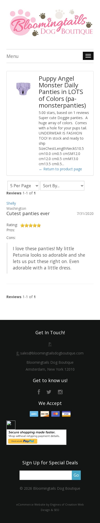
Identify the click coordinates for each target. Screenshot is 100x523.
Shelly (11, 203)
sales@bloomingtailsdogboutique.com (52, 353)
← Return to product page (60, 168)
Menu (12, 56)
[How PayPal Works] (36, 436)
